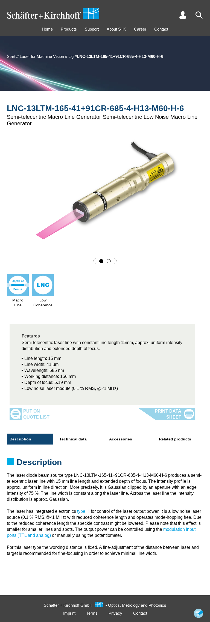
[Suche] (199, 15)
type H (83, 511)
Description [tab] (20, 439)
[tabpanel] (105, 464)
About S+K (116, 29)
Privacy (115, 613)
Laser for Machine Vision (42, 56)
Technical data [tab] (73, 439)
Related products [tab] (175, 439)
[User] (183, 15)
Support (92, 29)
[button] (94, 261)
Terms (92, 613)
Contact (161, 29)
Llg (71, 56)
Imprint (69, 613)
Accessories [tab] (120, 439)
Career (140, 29)
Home (47, 29)
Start (11, 56)
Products (69, 29)
